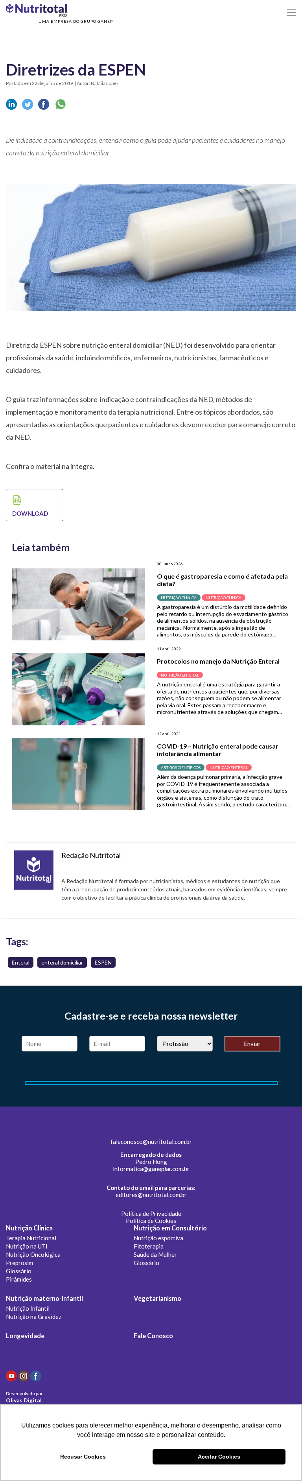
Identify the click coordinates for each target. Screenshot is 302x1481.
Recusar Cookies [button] (83, 1456)
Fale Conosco (153, 1336)
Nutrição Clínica (29, 1228)
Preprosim (19, 1262)
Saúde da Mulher (155, 1254)
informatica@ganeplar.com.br (151, 1168)
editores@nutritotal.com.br (151, 1194)
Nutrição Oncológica (33, 1254)
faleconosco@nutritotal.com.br (151, 1141)
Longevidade (25, 1336)
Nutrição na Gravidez (33, 1316)
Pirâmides (19, 1279)
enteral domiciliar (62, 962)
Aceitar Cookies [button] (219, 1456)
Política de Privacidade (151, 1213)
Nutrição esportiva (158, 1237)
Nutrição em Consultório (170, 1228)
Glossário (18, 1270)
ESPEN (103, 962)
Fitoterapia (149, 1246)
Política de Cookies (151, 1220)
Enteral (20, 962)
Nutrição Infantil (28, 1308)
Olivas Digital (24, 1400)
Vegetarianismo (157, 1298)
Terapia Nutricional (31, 1237)
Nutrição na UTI (27, 1246)
